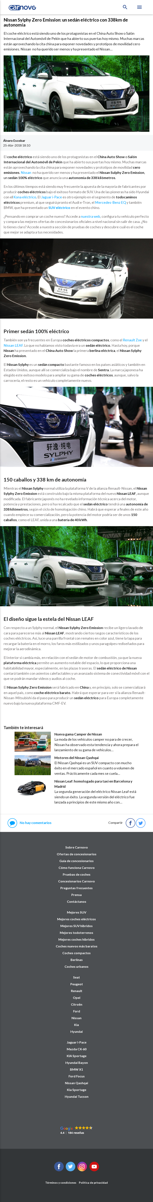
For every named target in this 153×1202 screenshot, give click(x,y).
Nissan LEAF (13, 345)
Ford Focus (77, 1076)
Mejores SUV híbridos (76, 926)
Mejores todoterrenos (76, 932)
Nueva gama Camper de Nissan (78, 734)
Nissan (26, 172)
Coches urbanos (76, 966)
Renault (76, 991)
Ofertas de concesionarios (76, 854)
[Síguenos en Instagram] (82, 1170)
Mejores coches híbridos (76, 939)
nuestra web (90, 216)
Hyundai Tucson (76, 1096)
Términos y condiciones (60, 1182)
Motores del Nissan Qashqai (76, 758)
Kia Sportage (76, 1090)
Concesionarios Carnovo (76, 881)
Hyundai (76, 1031)
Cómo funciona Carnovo (77, 867)
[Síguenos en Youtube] (94, 1170)
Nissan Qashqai (76, 1083)
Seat (76, 977)
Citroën (76, 1004)
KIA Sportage (76, 1056)
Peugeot (76, 984)
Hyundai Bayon (76, 1062)
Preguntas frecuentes (76, 888)
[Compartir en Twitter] (140, 823)
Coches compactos (76, 953)
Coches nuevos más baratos (76, 946)
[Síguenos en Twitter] (59, 1170)
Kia (76, 1025)
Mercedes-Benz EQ (110, 202)
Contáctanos (76, 901)
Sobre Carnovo (76, 847)
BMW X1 (76, 1069)
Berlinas (77, 960)
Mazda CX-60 (76, 1049)
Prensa (76, 895)
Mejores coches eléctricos (76, 919)
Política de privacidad (93, 1182)
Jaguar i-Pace (51, 197)
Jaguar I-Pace (76, 1042)
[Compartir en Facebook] (130, 823)
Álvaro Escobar (14, 140)
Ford (76, 1011)
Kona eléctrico (24, 197)
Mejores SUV (76, 912)
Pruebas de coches (76, 874)
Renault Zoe (132, 340)
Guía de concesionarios (76, 861)
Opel (76, 997)
